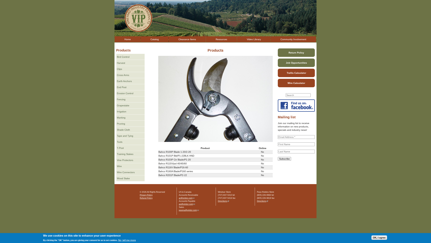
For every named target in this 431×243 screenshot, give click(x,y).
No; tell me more (127, 240)
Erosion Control (125, 93)
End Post (121, 87)
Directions (223, 201)
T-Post (120, 148)
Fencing (121, 99)
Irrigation (121, 111)
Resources (221, 39)
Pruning (121, 123)
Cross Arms (123, 75)
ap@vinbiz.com (187, 204)
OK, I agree (379, 237)
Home (127, 39)
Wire (119, 166)
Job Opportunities (296, 62)
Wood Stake (123, 178)
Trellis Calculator (296, 73)
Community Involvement (293, 39)
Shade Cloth (123, 129)
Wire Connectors (126, 172)
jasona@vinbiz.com (189, 210)
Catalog (155, 39)
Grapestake (123, 105)
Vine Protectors (125, 160)
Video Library (254, 39)
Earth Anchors (124, 81)
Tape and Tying (125, 135)
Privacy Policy (146, 195)
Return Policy (296, 52)
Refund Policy (146, 198)
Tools (119, 142)
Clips (119, 69)
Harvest (121, 63)
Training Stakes (125, 154)
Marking (121, 117)
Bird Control (123, 57)
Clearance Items (187, 39)
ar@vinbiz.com (186, 198)
